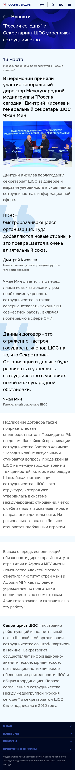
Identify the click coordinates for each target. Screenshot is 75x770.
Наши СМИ (11, 733)
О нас (7, 725)
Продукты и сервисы (20, 749)
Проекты (10, 741)
